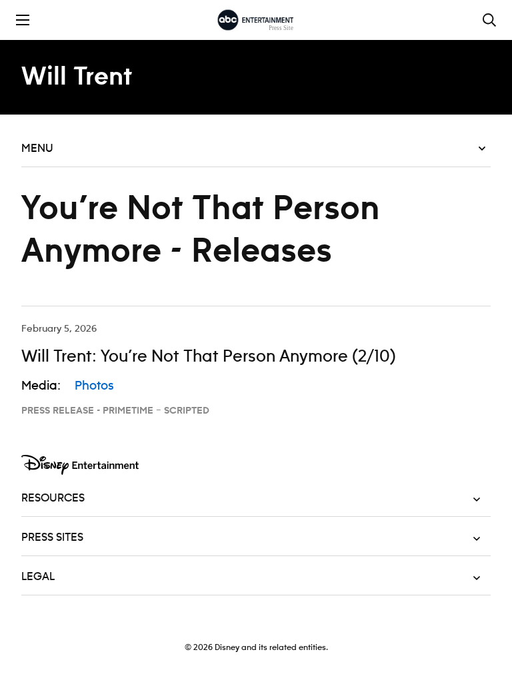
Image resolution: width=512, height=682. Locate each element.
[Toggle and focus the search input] (489, 20)
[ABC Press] (255, 20)
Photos (94, 386)
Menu (37, 149)
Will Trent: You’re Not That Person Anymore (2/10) (208, 357)
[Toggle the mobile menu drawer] (22, 20)
